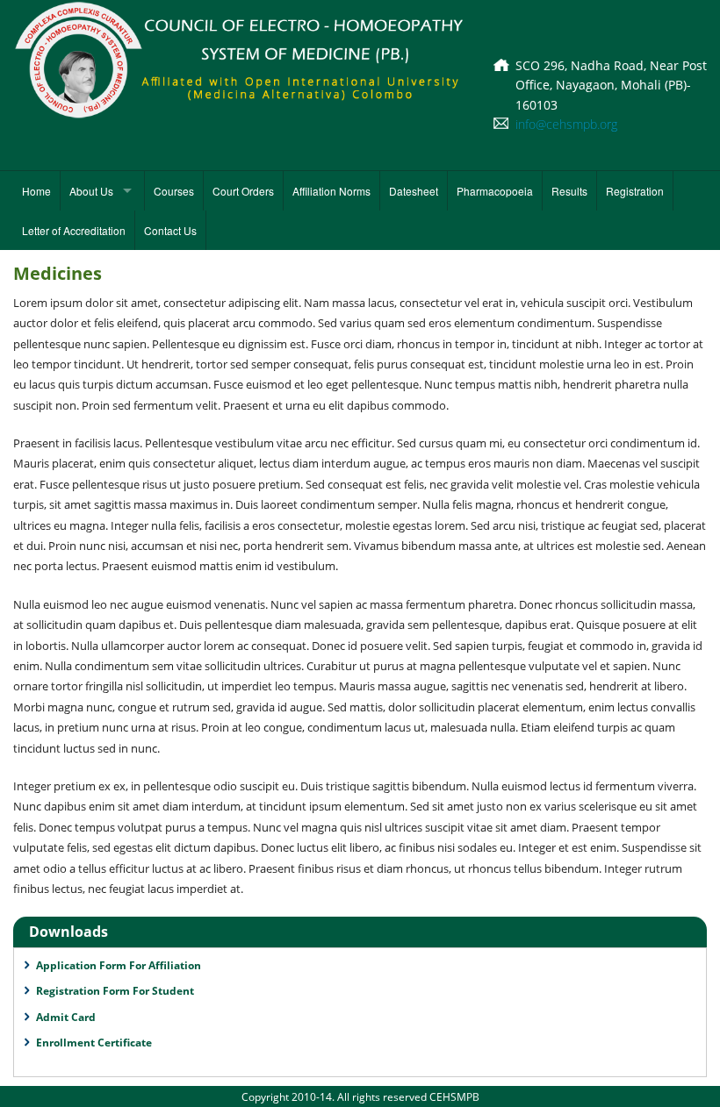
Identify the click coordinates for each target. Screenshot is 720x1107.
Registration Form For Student (115, 990)
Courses (174, 190)
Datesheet (413, 190)
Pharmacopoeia (495, 190)
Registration (635, 190)
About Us (91, 190)
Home (36, 190)
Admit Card (66, 1017)
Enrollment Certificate (94, 1042)
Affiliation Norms (331, 190)
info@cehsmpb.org (566, 124)
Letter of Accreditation (74, 230)
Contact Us (170, 230)
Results (569, 190)
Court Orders (243, 190)
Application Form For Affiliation (118, 965)
